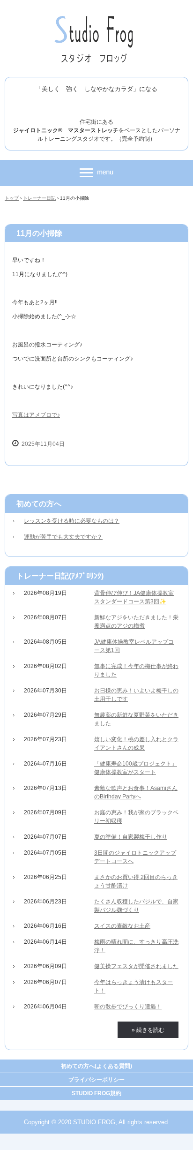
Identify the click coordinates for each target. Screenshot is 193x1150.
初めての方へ (38, 504)
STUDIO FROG (97, 17)
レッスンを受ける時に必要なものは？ (71, 521)
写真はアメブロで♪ (36, 415)
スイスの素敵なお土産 (122, 926)
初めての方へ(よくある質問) (96, 1066)
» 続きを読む (148, 1030)
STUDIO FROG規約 (96, 1093)
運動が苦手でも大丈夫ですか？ (63, 537)
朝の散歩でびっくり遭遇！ (128, 1006)
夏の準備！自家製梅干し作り (130, 837)
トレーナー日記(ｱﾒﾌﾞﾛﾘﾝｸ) (60, 576)
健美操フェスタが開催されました (136, 966)
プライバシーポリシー (96, 1079)
